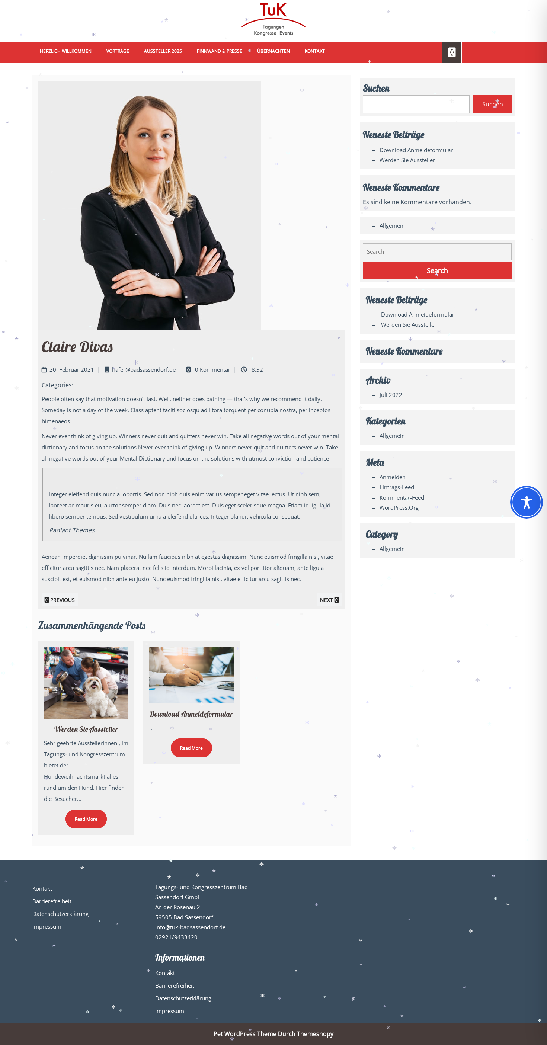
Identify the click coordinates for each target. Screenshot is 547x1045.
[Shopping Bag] (452, 52)
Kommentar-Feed (402, 497)
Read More (81, 816)
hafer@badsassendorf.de (144, 369)
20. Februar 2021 (71, 369)
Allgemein (392, 225)
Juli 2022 (391, 394)
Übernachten (273, 51)
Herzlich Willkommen (66, 51)
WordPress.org (399, 507)
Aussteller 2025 (163, 51)
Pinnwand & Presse (219, 51)
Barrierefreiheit (51, 901)
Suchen (376, 88)
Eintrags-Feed (397, 487)
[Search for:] (437, 251)
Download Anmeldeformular (191, 713)
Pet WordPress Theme (245, 1034)
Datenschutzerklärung (60, 913)
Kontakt (315, 51)
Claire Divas (77, 346)
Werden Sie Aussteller (86, 729)
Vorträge (117, 51)
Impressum (46, 926)
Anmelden (393, 477)
